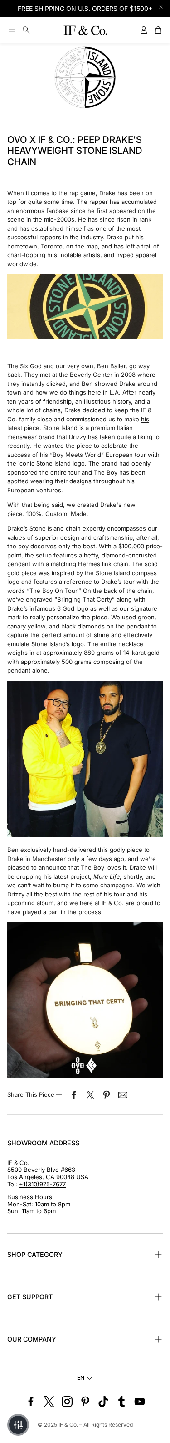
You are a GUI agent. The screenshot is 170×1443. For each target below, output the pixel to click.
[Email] (122, 1094)
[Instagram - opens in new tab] (67, 1401)
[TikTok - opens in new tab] (103, 1401)
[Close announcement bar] (161, 7)
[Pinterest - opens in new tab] (85, 1401)
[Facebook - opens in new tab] (30, 1401)
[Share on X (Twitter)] (90, 1094)
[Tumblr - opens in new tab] (121, 1401)
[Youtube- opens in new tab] (139, 1401)
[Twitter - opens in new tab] (49, 1401)
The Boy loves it (103, 867)
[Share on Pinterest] (106, 1094)
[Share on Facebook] (73, 1094)
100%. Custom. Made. (57, 513)
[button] (11, 30)
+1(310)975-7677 (42, 1184)
